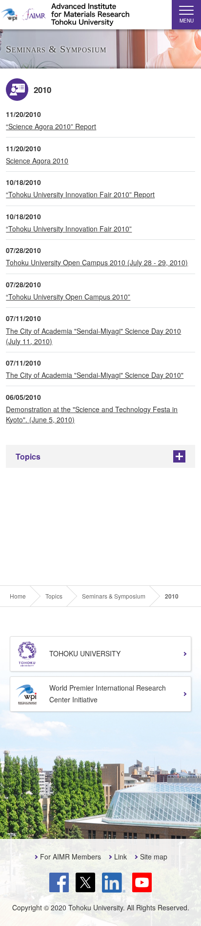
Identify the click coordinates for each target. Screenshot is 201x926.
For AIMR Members (70, 856)
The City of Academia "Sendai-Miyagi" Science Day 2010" (94, 375)
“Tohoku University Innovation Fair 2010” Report (80, 194)
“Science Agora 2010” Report (51, 126)
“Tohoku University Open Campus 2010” (68, 296)
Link (120, 856)
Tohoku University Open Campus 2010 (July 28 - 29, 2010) (97, 262)
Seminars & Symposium (113, 596)
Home (18, 596)
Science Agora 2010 (37, 160)
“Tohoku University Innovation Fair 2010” (69, 228)
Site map (153, 856)
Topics (28, 456)
